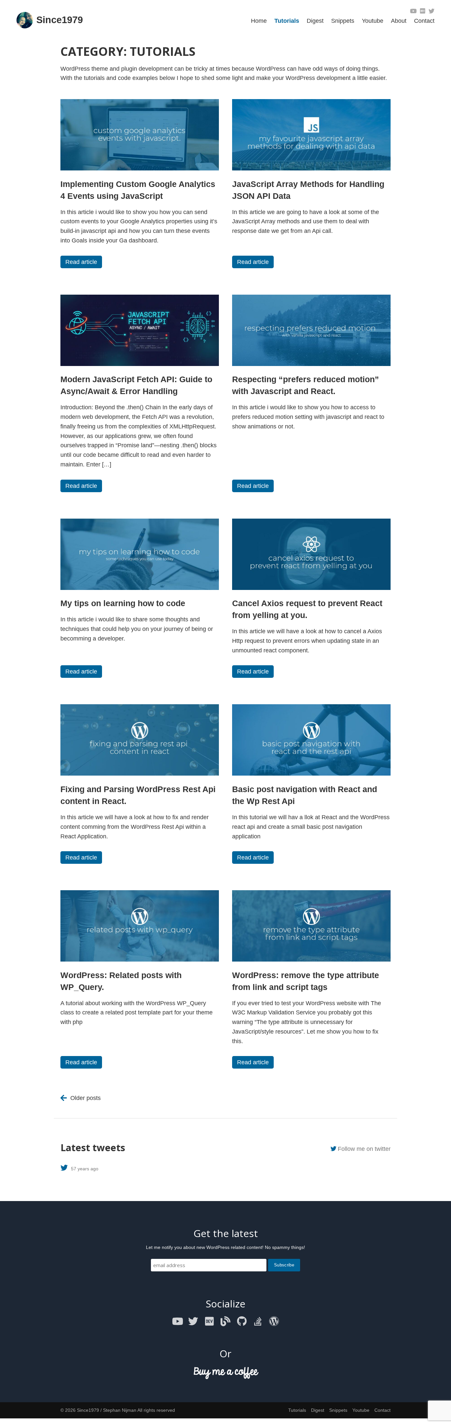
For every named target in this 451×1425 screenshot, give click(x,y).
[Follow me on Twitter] (193, 1321)
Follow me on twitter (364, 1149)
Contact (424, 21)
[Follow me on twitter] (431, 11)
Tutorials (286, 21)
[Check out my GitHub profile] (242, 1321)
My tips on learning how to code (122, 603)
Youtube (372, 21)
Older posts (85, 1098)
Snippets (342, 21)
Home (259, 21)
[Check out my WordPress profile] (274, 1321)
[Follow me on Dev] (422, 11)
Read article (81, 262)
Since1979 (59, 20)
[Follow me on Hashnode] (225, 1321)
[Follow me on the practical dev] (209, 1321)
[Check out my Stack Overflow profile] (258, 1321)
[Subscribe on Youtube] (413, 11)
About (398, 21)
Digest (315, 21)
